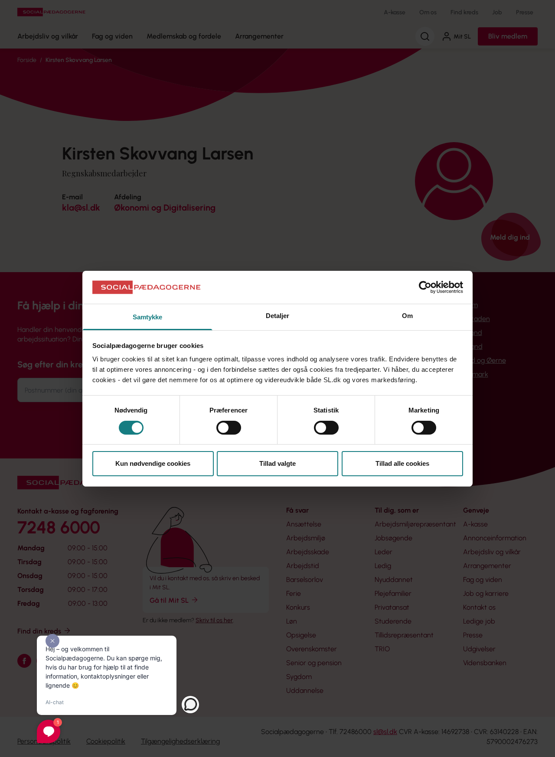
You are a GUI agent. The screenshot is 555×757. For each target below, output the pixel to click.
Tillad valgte (277, 463)
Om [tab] (407, 315)
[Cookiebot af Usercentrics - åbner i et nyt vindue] (425, 287)
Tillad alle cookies (402, 463)
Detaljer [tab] (278, 315)
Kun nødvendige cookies (152, 463)
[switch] (228, 428)
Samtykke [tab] (148, 317)
